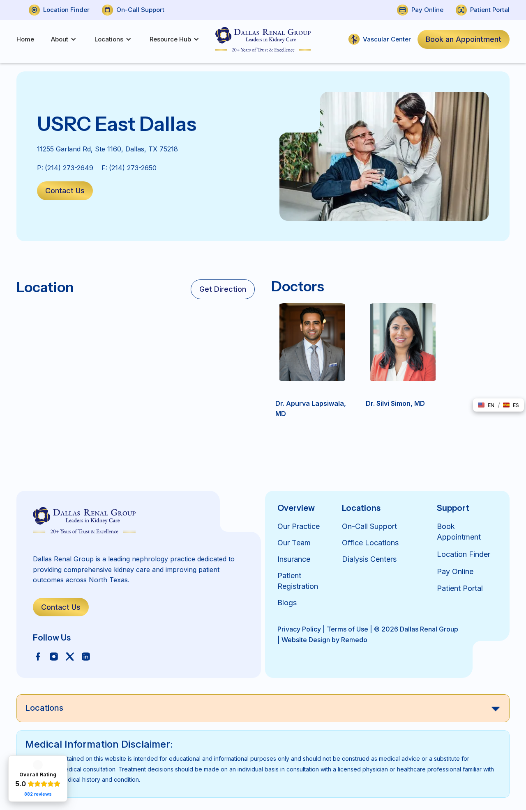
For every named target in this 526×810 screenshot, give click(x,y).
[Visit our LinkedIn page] (86, 656)
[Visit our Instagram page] (54, 656)
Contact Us (65, 190)
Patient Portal (460, 588)
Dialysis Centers (369, 559)
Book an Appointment (463, 39)
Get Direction (222, 289)
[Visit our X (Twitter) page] (70, 656)
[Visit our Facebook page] (38, 656)
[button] (61, 39)
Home (25, 39)
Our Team (294, 542)
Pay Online (455, 571)
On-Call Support (369, 526)
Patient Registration (297, 580)
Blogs (287, 602)
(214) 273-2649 (69, 168)
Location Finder (463, 554)
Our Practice (298, 526)
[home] (263, 39)
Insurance (293, 559)
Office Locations (370, 542)
